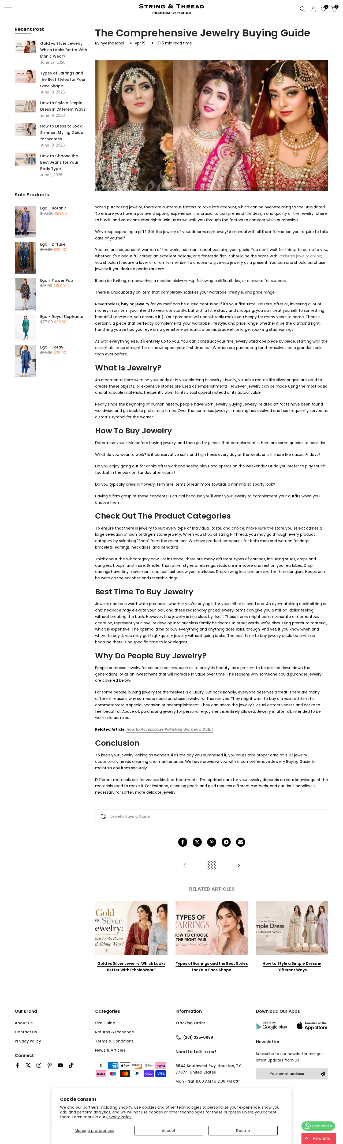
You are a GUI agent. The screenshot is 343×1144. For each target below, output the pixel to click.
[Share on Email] (240, 842)
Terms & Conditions (114, 1041)
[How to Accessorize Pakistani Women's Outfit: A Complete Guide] (185, 866)
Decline (243, 1130)
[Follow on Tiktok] (71, 1065)
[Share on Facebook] (182, 842)
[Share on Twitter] (197, 842)
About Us (24, 1023)
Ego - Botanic (53, 208)
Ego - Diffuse (52, 244)
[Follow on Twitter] (28, 1065)
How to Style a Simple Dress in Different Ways (292, 967)
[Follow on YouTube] (60, 1065)
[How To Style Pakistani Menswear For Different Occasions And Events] (238, 866)
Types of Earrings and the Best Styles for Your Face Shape (212, 967)
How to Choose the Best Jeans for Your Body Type (59, 162)
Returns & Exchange (114, 1032)
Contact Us (26, 1032)
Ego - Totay (51, 347)
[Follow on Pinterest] (49, 1065)
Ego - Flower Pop (56, 280)
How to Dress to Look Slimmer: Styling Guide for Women (61, 132)
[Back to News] (211, 866)
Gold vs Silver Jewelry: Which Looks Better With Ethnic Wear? (131, 967)
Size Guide (105, 1023)
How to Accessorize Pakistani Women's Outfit (169, 729)
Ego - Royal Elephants (61, 316)
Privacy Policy (119, 1117)
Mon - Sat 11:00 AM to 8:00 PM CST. (208, 1081)
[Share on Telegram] (226, 842)
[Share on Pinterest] (211, 842)
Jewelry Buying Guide (130, 816)
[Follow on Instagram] (39, 1065)
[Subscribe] (322, 1074)
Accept (169, 1130)
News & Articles (110, 1050)
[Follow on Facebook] (17, 1065)
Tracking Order (190, 1023)
